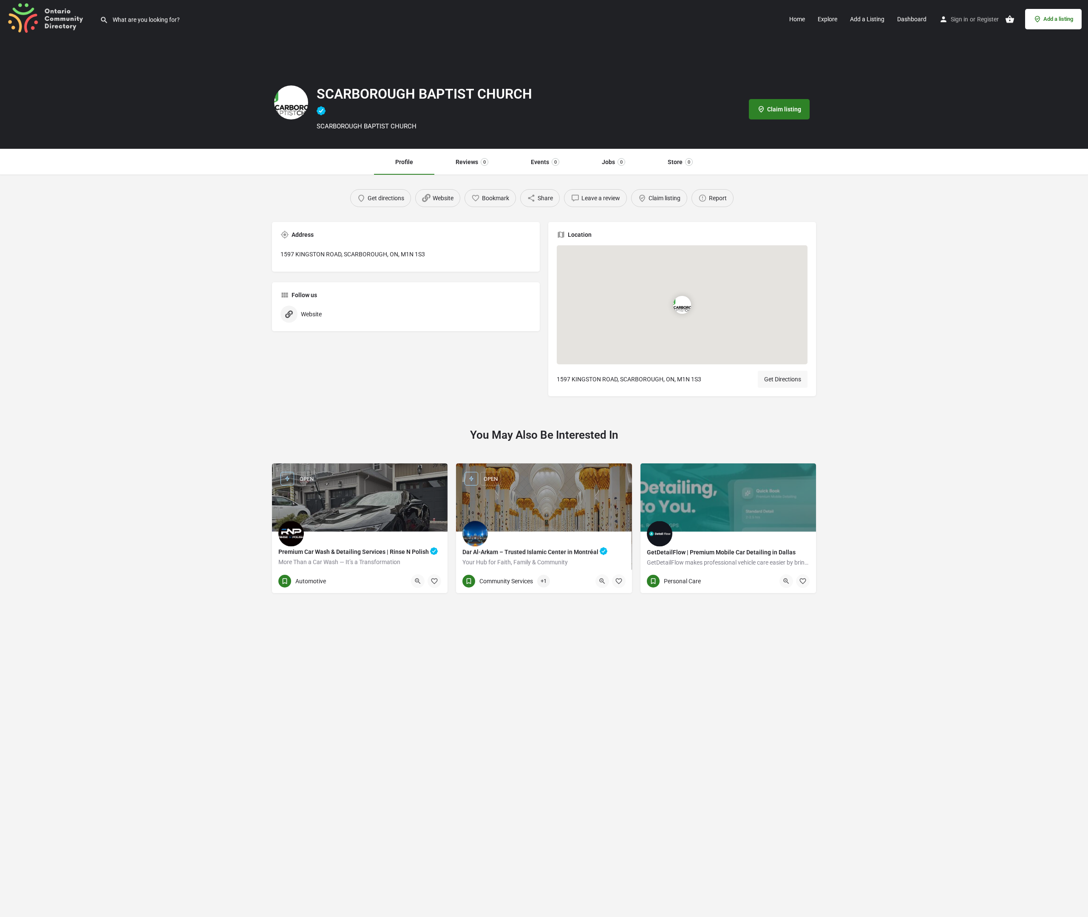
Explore (827, 19)
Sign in (959, 19)
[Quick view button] (418, 581)
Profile (404, 162)
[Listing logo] (291, 102)
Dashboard (911, 19)
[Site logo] (50, 18)
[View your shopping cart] (1009, 19)
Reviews (471, 162)
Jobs (612, 162)
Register (988, 19)
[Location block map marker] (682, 305)
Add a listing (1058, 19)
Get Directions (782, 379)
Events (544, 162)
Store (679, 162)
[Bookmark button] (434, 581)
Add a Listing (867, 19)
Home (797, 19)
